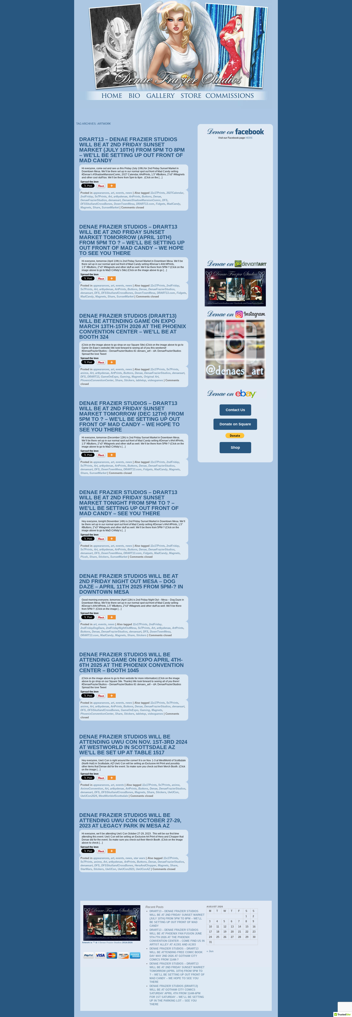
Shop (235, 447)
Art (110, 196)
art (112, 192)
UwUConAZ (143, 869)
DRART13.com (145, 203)
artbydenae (120, 196)
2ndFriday (86, 196)
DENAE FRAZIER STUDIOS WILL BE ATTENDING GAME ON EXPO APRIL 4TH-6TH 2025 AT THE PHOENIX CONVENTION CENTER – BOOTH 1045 (131, 662)
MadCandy (173, 203)
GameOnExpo (109, 376)
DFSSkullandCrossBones (96, 203)
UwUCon (173, 792)
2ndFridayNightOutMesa (121, 627)
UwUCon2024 (88, 795)
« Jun (210, 951)
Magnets (85, 207)
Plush (84, 556)
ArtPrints (134, 196)
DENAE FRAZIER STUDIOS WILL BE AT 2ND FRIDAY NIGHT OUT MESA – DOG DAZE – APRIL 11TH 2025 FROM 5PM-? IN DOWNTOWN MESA (131, 584)
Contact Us (235, 410)
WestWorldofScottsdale (113, 795)
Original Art (151, 376)
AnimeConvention (91, 788)
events (120, 192)
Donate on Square (235, 424)
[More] (112, 186)
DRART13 (93, 376)
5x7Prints (101, 196)
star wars (139, 858)
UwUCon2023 (126, 869)
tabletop (141, 380)
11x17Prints (157, 192)
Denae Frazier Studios (111, 942)
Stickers (129, 380)
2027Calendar (174, 192)
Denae (157, 196)
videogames (155, 380)
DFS (164, 200)
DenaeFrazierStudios (93, 200)
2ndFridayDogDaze (92, 627)
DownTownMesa (124, 203)
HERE (249, 137)
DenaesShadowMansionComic (141, 200)
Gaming (125, 376)
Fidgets (160, 203)
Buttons (147, 196)
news (128, 192)
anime (84, 373)
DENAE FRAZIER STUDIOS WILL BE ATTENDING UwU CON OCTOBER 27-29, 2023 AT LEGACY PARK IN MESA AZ (130, 820)
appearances (101, 192)
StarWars (86, 869)
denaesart (114, 200)
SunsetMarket (110, 207)
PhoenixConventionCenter (96, 380)
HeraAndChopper (145, 865)
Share (96, 207)
